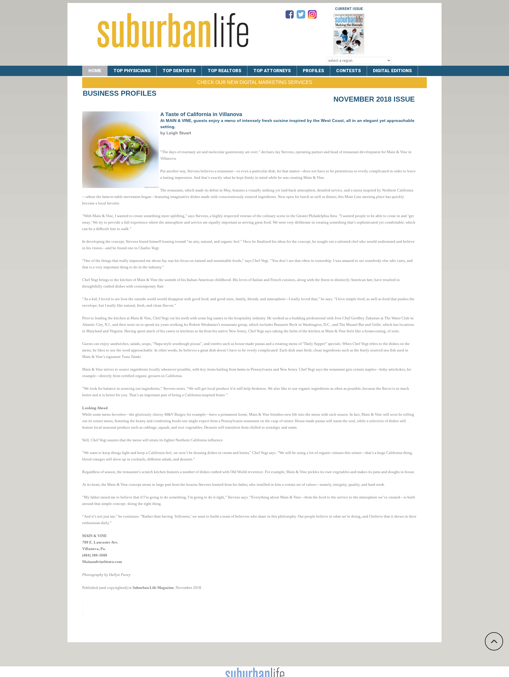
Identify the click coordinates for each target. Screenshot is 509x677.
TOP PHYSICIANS (132, 70)
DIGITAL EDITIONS (392, 70)
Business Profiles (119, 93)
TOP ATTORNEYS (272, 70)
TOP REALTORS (224, 70)
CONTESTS (348, 70)
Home (94, 70)
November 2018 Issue (374, 99)
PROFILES (313, 70)
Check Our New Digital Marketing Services (254, 82)
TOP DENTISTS (179, 70)
